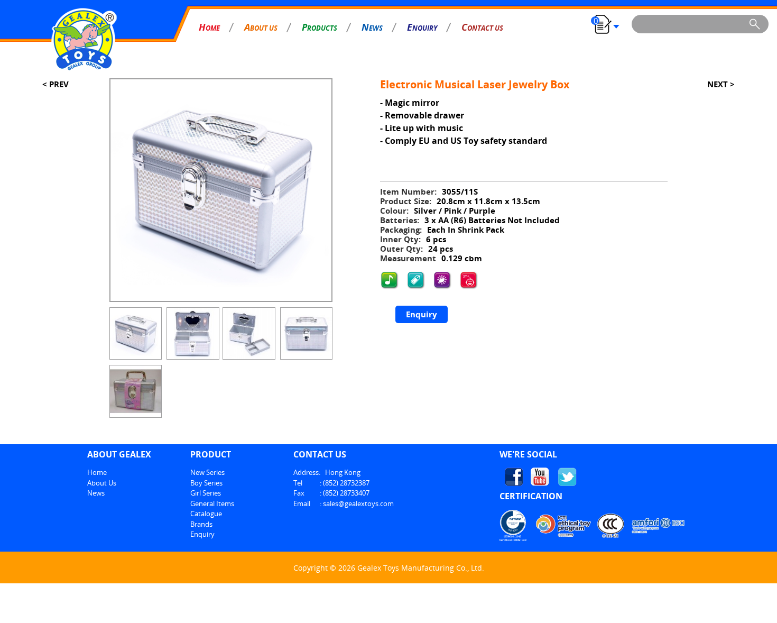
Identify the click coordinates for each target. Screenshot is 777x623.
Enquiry (421, 314)
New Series (207, 472)
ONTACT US (482, 27)
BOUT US (261, 27)
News (96, 493)
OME (209, 27)
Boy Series (206, 483)
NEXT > (721, 84)
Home (97, 472)
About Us (101, 483)
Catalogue (206, 513)
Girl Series (205, 493)
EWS (372, 27)
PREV (58, 84)
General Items (212, 503)
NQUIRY (422, 27)
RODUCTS (319, 27)
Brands (201, 524)
